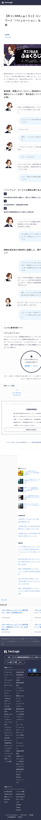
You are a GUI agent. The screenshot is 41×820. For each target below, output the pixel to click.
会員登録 (27, 366)
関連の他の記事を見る (17, 394)
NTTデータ (7, 701)
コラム (20, 662)
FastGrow (18, 810)
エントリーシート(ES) (32, 657)
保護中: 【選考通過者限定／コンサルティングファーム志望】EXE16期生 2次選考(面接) (29, 571)
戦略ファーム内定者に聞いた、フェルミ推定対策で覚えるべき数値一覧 (31, 489)
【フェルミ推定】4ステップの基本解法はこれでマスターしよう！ (32, 481)
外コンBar (8, 37)
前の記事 (4, 600)
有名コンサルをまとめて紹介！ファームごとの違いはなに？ (31, 505)
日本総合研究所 (20, 672)
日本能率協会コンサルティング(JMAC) (20, 677)
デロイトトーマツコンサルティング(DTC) (8, 748)
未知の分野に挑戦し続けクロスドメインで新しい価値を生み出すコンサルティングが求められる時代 (29, 561)
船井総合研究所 (20, 709)
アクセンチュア (8, 672)
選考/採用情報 (26, 657)
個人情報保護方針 (12, 817)
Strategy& (7, 738)
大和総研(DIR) (8, 743)
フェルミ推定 (9, 662)
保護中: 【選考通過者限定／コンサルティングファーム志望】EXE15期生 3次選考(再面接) (29, 591)
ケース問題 (14, 662)
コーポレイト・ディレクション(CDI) (8, 722)
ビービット (19, 701)
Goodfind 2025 (8, 791)
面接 (9, 657)
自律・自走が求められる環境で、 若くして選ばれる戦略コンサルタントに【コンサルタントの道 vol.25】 (29, 581)
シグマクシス (7, 727)
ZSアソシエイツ (8, 740)
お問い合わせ (23, 815)
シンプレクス (7, 730)
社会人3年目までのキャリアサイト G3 (20, 799)
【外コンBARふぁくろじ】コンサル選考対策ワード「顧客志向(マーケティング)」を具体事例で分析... (14, 627)
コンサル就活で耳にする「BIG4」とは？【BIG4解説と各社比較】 (32, 473)
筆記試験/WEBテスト (21, 657)
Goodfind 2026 (8, 794)
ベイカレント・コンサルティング (20, 719)
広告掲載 (31, 815)
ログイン (35, 366)
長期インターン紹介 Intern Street (8, 799)
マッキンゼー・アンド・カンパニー (20, 745)
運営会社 (20, 817)
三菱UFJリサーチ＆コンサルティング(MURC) (20, 758)
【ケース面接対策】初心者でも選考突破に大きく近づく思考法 (31, 497)
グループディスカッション (15, 657)
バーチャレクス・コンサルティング (20, 690)
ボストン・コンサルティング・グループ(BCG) (20, 732)
